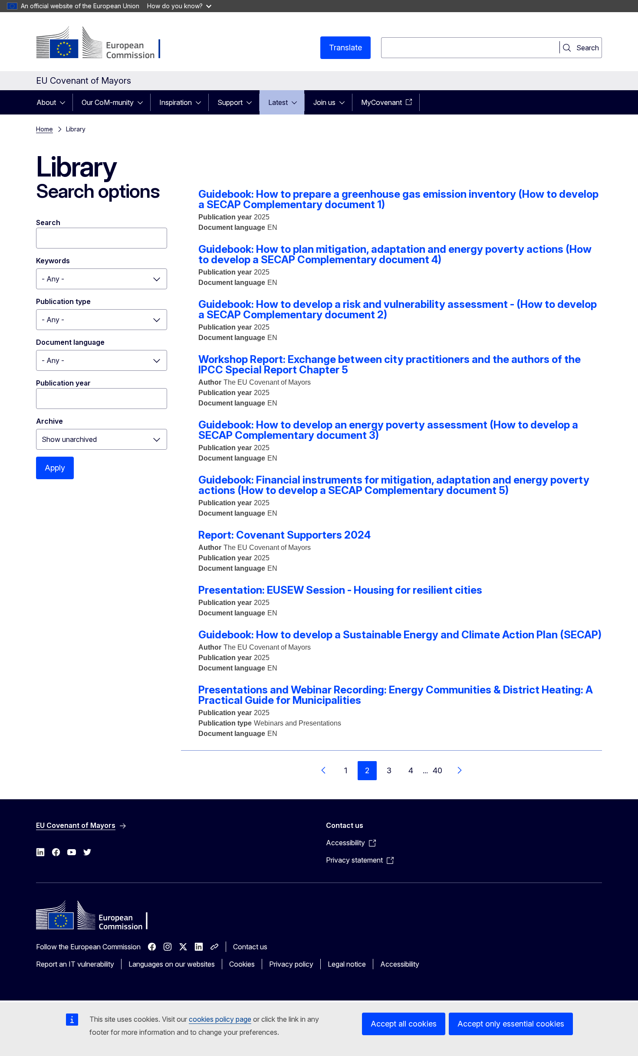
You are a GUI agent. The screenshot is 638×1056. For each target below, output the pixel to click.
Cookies (242, 964)
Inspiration (175, 102)
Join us (324, 102)
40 (437, 770)
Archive (49, 421)
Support (230, 102)
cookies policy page (220, 1019)
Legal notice (347, 964)
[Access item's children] (65, 102)
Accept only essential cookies (510, 1023)
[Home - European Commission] (106, 43)
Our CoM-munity (108, 102)
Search (48, 222)
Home (44, 129)
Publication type (63, 301)
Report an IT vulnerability (75, 964)
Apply (55, 467)
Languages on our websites (171, 964)
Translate (345, 47)
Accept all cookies (404, 1023)
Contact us (250, 946)
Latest (278, 102)
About (46, 102)
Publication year (63, 383)
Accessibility (399, 964)
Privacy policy (291, 964)
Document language (70, 342)
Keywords (53, 260)
